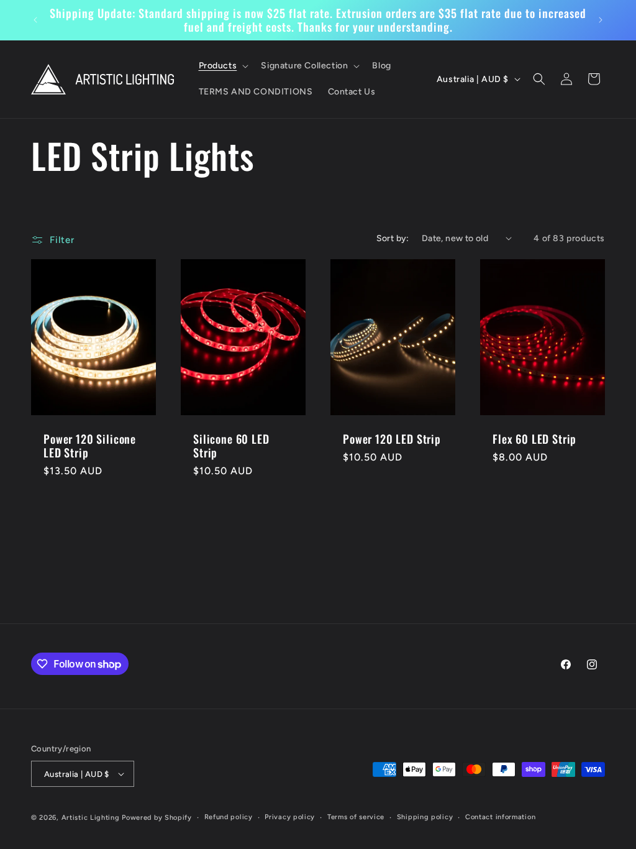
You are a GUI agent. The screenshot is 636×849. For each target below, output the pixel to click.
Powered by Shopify (157, 818)
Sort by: (392, 238)
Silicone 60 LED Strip (231, 445)
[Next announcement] (600, 20)
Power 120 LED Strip (392, 439)
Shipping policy (425, 817)
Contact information (500, 817)
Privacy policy (290, 817)
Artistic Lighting (90, 818)
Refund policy (228, 817)
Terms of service (355, 817)
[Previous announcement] (35, 20)
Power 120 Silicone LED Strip (89, 445)
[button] (222, 66)
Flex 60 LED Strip (534, 439)
